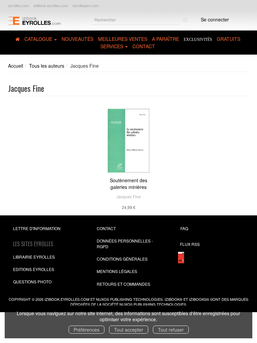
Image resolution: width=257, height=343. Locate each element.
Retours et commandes (123, 284)
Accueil (15, 65)
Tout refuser (171, 329)
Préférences (86, 329)
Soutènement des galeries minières (128, 183)
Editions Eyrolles (33, 269)
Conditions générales (122, 259)
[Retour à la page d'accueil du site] (34, 20)
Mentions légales (117, 271)
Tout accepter (128, 329)
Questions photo (32, 281)
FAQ (184, 228)
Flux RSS (190, 244)
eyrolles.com (18, 5)
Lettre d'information (37, 228)
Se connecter (215, 19)
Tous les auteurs (46, 65)
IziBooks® (199, 299)
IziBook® (173, 299)
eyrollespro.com (86, 5)
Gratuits (228, 39)
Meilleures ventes (122, 39)
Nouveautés (77, 39)
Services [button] (112, 46)
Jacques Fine (128, 196)
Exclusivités (198, 39)
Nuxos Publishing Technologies (152, 304)
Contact (144, 46)
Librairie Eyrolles (34, 257)
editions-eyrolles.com (50, 5)
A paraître (165, 39)
